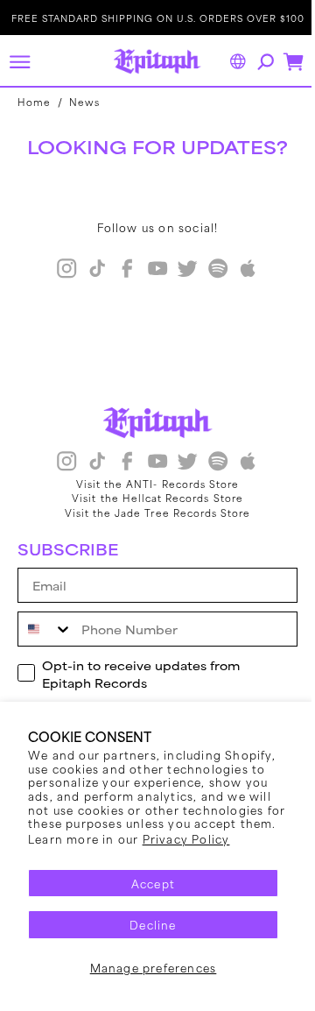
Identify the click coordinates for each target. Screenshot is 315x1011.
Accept (146, 883)
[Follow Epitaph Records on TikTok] (90, 270)
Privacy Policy (186, 838)
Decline (146, 924)
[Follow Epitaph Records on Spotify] (211, 270)
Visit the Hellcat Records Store (151, 498)
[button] (19, 61)
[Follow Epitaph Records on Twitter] (181, 270)
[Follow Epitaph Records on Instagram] (60, 270)
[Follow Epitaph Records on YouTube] (150, 270)
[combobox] (45, 629)
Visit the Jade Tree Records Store (151, 512)
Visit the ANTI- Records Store (150, 483)
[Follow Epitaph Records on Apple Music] (241, 270)
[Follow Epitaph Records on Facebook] (120, 270)
